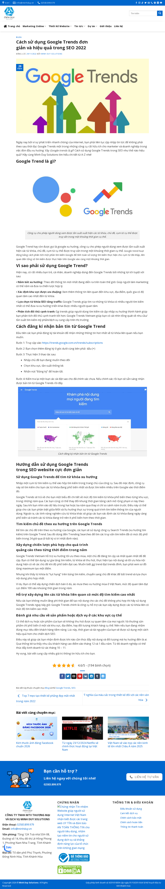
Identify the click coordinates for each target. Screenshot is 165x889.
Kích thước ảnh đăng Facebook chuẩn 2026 (34, 744)
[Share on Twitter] (68, 676)
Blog (19, 37)
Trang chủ (14, 26)
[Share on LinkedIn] (91, 676)
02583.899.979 (25, 824)
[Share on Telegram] (103, 676)
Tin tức (78, 26)
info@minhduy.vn (21, 829)
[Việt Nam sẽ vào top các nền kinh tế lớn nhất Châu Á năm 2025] (128, 728)
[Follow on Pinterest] (155, 3)
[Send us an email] (149, 3)
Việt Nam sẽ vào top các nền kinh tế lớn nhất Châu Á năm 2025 (128, 744)
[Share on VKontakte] (85, 676)
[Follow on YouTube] (161, 3)
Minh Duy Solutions (51, 54)
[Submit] (160, 13)
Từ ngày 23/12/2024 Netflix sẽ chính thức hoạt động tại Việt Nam (80, 746)
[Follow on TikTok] (142, 3)
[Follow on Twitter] (145, 3)
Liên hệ (118, 26)
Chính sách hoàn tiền (131, 822)
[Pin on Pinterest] (79, 676)
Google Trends (63, 687)
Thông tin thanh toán (131, 826)
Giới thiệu (106, 26)
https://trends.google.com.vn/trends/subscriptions (72, 343)
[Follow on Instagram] (139, 3)
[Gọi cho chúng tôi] (152, 3)
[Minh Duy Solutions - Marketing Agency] (26, 13)
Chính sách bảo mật (130, 817)
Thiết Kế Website (59, 26)
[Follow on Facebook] (136, 3)
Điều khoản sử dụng (131, 808)
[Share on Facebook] (62, 676)
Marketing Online (33, 26)
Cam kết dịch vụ (129, 813)
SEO (73, 687)
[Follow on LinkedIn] (158, 3)
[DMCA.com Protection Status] (69, 869)
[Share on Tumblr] (97, 676)
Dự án (91, 26)
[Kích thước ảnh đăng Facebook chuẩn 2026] (36, 728)
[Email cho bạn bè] (74, 676)
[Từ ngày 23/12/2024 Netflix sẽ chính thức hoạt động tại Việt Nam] (82, 728)
